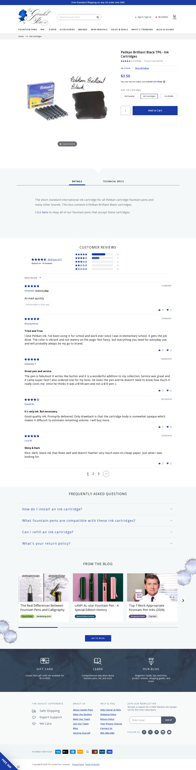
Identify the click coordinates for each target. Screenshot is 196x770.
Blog (75, 728)
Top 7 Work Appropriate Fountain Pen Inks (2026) (146, 607)
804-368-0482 (107, 733)
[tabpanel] (98, 211)
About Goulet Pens (83, 709)
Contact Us (106, 728)
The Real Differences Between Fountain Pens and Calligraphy (42, 607)
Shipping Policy (108, 714)
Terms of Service (92, 764)
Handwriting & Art (44, 616)
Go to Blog (98, 638)
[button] (81, 254)
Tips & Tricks (27, 616)
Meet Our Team (81, 719)
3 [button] (98, 474)
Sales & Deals (119, 30)
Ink (42, 30)
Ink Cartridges (35, 37)
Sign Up (168, 720)
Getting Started (81, 733)
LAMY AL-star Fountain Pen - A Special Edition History (97, 607)
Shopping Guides (138, 616)
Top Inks (152, 616)
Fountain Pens (27, 30)
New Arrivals (99, 30)
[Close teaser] (18, 766)
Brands (83, 30)
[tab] (77, 182)
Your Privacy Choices (111, 723)
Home (21, 37)
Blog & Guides (165, 30)
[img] (31, 286)
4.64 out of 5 (54, 259)
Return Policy (107, 719)
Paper (52, 30)
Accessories (67, 30)
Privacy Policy (78, 764)
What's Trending (142, 30)
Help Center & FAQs (110, 709)
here (45, 212)
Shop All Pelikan (142, 68)
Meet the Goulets (82, 714)
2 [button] (93, 474)
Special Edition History (85, 616)
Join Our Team (81, 723)
